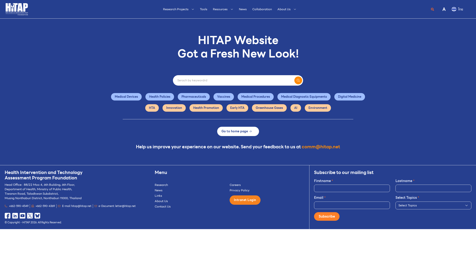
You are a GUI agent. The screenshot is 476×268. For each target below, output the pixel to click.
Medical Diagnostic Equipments (304, 96)
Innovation (174, 108)
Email (320, 197)
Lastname (405, 181)
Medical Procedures (255, 96)
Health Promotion (206, 108)
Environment (317, 108)
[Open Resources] (231, 9)
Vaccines (223, 96)
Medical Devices (126, 96)
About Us (161, 201)
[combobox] (433, 205)
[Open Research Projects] (192, 9)
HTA (152, 108)
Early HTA (237, 108)
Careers (235, 185)
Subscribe (327, 216)
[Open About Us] (294, 9)
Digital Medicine (349, 96)
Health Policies (159, 96)
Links (158, 195)
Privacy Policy (240, 190)
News (159, 190)
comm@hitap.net (321, 146)
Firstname (323, 181)
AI (295, 108)
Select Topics (407, 197)
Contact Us (163, 206)
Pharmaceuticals (193, 96)
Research (161, 185)
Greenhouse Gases (269, 108)
